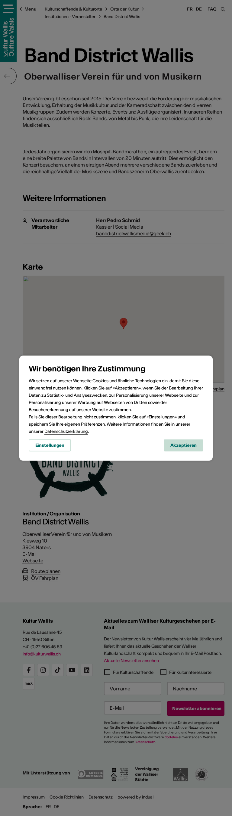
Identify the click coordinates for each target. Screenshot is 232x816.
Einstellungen (49, 445)
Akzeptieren (183, 445)
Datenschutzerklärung (66, 431)
